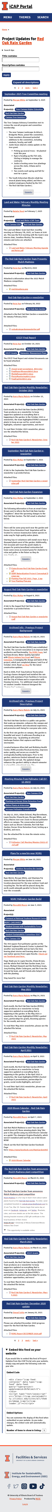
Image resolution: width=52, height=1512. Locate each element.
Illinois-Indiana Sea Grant (19, 657)
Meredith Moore (20, 905)
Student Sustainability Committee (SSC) (23, 934)
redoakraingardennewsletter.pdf (25, 329)
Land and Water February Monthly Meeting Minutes (26, 204)
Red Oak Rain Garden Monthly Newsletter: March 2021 (26, 1240)
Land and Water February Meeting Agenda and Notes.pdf (29, 249)
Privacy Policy (16, 1499)
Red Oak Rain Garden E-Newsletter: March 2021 (29, 1293)
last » (35, 88)
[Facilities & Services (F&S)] (26, 1458)
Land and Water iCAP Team (28, 220)
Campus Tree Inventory (15, 117)
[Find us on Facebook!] (9, 1488)
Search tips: (9, 50)
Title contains (9, 56)
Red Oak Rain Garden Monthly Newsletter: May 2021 (26, 988)
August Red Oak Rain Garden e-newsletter (26, 589)
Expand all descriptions (26, 82)
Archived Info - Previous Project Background (26, 629)
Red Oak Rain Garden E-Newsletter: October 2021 (29, 441)
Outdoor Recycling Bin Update (29, 868)
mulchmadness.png (19, 289)
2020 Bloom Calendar (21, 1160)
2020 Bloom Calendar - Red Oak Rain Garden (26, 1110)
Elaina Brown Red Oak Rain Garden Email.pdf (29, 569)
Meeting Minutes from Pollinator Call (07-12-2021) (26, 781)
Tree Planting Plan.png (21, 581)
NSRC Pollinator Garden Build (26, 899)
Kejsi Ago (17, 268)
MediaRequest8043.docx (22, 374)
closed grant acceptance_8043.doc (26, 369)
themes (24, 17)
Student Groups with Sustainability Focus (23, 926)
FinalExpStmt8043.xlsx (21, 379)
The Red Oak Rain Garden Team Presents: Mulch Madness (26, 260)
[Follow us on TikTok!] (42, 1488)
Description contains (13, 65)
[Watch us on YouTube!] (33, 1488)
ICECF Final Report (26, 337)
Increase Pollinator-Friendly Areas (21, 809)
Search (43, 17)
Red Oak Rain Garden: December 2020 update (26, 1305)
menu (7, 17)
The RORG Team (36, 652)
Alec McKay (18, 460)
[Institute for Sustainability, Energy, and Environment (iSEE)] (26, 1475)
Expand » (28, 192)
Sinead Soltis (18, 1312)
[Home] (5, 6)
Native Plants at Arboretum (17, 805)
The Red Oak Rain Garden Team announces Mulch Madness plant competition (26, 1170)
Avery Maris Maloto (21, 396)
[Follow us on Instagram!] (24, 1488)
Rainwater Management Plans (33, 353)
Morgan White (19, 100)
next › (27, 88)
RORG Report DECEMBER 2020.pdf (26, 1333)
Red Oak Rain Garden (23, 40)
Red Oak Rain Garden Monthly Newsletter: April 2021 (26, 1049)
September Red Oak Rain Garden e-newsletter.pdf (29, 482)
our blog (25, 665)
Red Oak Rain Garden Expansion (26, 492)
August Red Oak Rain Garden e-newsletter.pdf (29, 617)
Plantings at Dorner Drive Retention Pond (24, 801)
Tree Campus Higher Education (29, 109)
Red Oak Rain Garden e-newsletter (26, 297)
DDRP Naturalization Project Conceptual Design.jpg (29, 574)
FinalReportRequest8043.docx (24, 371)
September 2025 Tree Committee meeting (26, 94)
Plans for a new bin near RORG (26, 853)
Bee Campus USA (13, 224)
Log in (25, 1504)
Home (4, 29)
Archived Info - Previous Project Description (26, 703)
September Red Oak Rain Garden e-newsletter (26, 452)
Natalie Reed (18, 211)
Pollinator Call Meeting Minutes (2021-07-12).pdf (29, 843)
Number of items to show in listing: (24, 1430)
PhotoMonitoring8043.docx (23, 376)
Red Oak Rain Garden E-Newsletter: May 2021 (29, 1037)
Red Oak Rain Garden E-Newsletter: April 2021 (29, 1098)
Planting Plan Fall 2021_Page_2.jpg (26, 578)
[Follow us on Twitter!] (16, 1488)
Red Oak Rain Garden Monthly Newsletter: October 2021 (26, 389)
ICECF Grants (11, 353)
